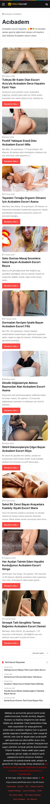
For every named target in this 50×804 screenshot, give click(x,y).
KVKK (39, 791)
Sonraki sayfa (38, 653)
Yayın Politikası (19, 799)
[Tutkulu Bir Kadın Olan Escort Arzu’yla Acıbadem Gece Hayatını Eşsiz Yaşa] (25, 60)
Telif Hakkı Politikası (33, 795)
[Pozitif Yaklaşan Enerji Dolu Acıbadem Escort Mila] (25, 121)
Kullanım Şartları (36, 786)
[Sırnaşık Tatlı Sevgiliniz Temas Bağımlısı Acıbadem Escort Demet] (25, 603)
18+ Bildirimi (32, 799)
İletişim (20, 786)
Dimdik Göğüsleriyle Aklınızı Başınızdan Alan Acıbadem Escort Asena (23, 386)
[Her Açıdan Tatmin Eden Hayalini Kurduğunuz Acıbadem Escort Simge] (25, 542)
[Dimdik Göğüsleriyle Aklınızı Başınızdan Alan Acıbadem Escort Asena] (25, 363)
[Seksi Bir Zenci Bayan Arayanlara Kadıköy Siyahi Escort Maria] (25, 485)
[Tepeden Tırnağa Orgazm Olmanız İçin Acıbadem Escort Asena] (25, 179)
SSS (27, 786)
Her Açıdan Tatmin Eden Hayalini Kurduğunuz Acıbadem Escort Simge (23, 565)
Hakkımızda (11, 786)
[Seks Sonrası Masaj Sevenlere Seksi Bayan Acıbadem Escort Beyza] (25, 239)
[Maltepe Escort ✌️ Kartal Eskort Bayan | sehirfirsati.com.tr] (17, 4)
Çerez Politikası (29, 791)
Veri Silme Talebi (16, 795)
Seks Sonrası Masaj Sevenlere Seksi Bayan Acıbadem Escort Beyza (21, 262)
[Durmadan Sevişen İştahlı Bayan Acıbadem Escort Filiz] (25, 303)
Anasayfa (8, 14)
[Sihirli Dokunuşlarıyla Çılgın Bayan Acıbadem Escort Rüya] (25, 428)
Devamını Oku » (11, 104)
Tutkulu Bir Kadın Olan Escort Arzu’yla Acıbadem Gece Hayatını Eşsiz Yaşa (23, 83)
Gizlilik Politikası (14, 791)
